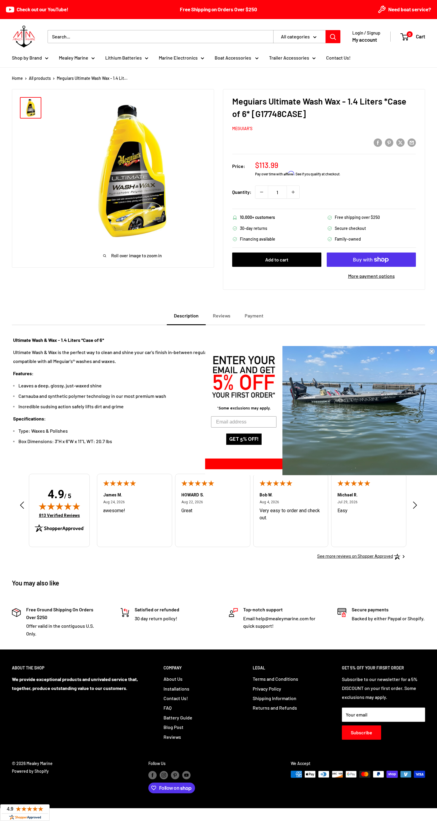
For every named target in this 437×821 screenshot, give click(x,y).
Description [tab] (186, 315)
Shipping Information (274, 698)
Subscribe (361, 732)
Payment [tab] (254, 315)
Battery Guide (178, 717)
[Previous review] (22, 506)
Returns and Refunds (275, 708)
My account (364, 40)
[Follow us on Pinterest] (175, 775)
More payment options (371, 276)
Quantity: (241, 192)
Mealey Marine (73, 57)
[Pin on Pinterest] (389, 142)
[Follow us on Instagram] (164, 775)
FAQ (168, 708)
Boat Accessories (233, 57)
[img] (59, 506)
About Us (173, 679)
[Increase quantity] (293, 192)
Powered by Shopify (30, 771)
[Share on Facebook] (378, 142)
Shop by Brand (27, 57)
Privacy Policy (267, 688)
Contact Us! (338, 57)
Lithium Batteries (123, 57)
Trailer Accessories (289, 57)
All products (40, 78)
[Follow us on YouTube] (186, 775)
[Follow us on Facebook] (152, 775)
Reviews (172, 737)
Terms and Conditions (275, 679)
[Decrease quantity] (261, 192)
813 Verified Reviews (59, 515)
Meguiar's (242, 128)
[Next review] (415, 506)
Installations (176, 688)
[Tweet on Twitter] (400, 142)
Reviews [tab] (221, 315)
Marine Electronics (178, 57)
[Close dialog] (432, 351)
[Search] (333, 36)
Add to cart (276, 259)
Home (17, 78)
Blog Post (173, 727)
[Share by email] (412, 142)
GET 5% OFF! (244, 439)
